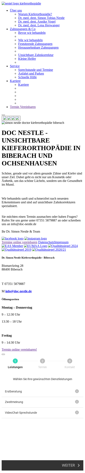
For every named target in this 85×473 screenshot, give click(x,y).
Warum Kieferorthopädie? (35, 14)
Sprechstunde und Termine (35, 69)
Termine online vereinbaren (19, 242)
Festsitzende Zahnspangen (35, 44)
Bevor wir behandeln (32, 32)
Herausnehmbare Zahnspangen (38, 47)
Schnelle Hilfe (27, 77)
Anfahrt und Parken (31, 73)
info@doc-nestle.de (18, 291)
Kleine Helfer (27, 58)
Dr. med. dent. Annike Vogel (36, 21)
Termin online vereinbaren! (19, 349)
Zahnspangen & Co (22, 29)
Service (15, 66)
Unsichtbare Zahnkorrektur (35, 55)
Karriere (15, 81)
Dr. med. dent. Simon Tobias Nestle (41, 18)
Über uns (16, 10)
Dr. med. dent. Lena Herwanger (39, 25)
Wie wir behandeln (30, 40)
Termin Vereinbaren (23, 107)
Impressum (61, 242)
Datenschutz (46, 242)
